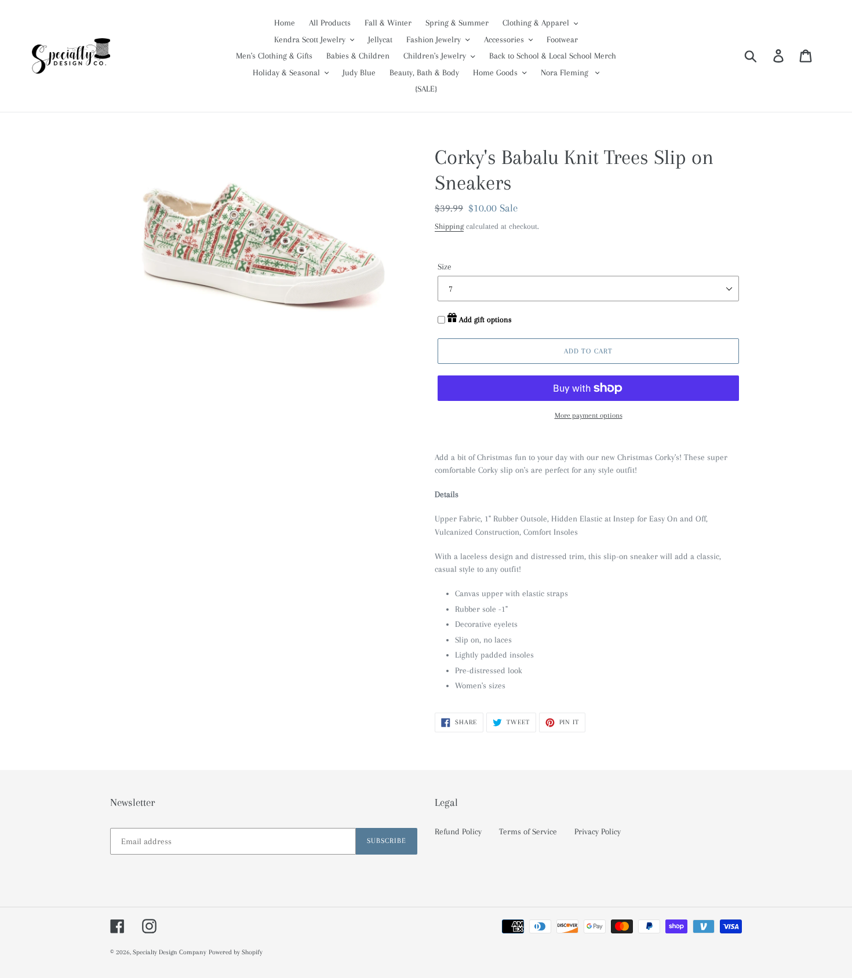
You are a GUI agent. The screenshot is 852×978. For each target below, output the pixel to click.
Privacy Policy (597, 831)
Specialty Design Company (169, 952)
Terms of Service (528, 831)
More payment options (588, 415)
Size (445, 266)
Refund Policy (458, 831)
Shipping (449, 226)
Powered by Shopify (236, 952)
